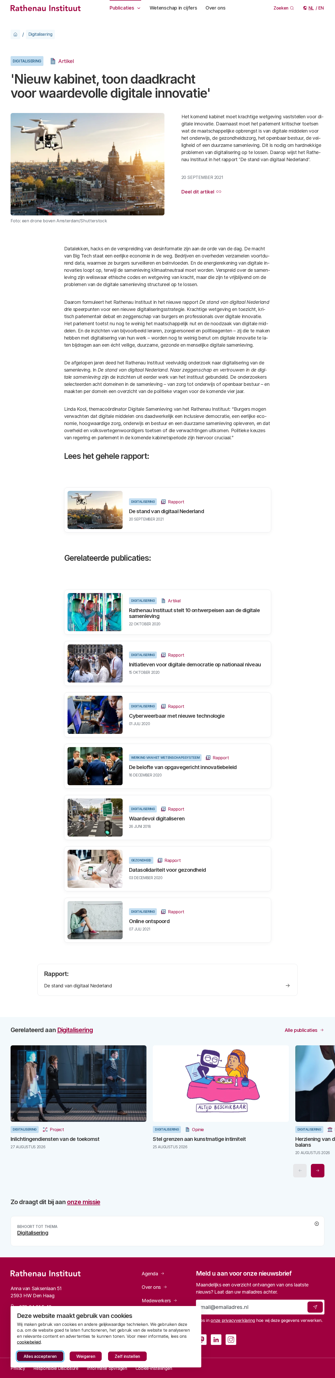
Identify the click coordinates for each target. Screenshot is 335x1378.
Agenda (150, 1273)
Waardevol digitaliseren (157, 818)
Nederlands (312, 8)
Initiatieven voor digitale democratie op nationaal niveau (195, 664)
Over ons (215, 8)
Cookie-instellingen (154, 1368)
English (321, 8)
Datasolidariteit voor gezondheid (167, 870)
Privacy (18, 1368)
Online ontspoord (149, 921)
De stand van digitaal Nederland (166, 511)
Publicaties (122, 8)
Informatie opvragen (107, 1368)
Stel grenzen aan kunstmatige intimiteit (199, 1139)
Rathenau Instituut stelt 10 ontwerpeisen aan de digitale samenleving (194, 613)
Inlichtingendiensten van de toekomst (55, 1139)
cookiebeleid (29, 1342)
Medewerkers (156, 1300)
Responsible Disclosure (55, 1368)
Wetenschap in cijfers (173, 8)
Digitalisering (40, 34)
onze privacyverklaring (233, 1320)
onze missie (83, 1202)
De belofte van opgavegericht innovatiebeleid (183, 767)
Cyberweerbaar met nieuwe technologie (177, 716)
